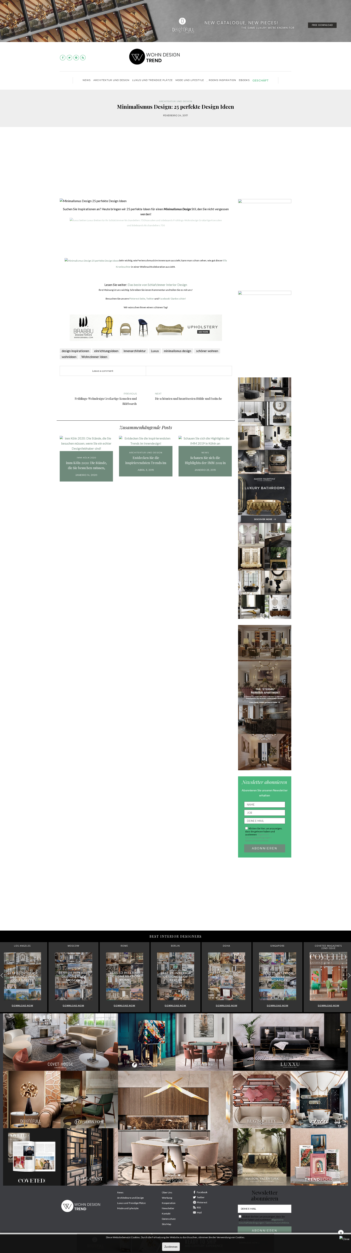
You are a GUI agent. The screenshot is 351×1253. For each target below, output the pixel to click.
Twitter (150, 298)
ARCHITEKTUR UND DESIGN (111, 80)
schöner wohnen (207, 351)
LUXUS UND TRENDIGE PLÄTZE (152, 80)
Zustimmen (171, 1246)
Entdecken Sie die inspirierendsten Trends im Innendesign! (145, 460)
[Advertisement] (175, 165)
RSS (199, 1207)
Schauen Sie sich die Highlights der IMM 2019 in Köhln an (205, 460)
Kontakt (166, 1213)
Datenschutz (169, 1218)
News (87, 80)
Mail (199, 1212)
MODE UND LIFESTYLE (190, 80)
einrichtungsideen (106, 351)
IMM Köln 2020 (86, 457)
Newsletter (168, 1208)
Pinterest (202, 1202)
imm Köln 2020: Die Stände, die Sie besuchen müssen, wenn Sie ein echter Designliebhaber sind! (86, 465)
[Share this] (168, 371)
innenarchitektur (135, 351)
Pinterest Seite (137, 298)
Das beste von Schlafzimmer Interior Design (157, 285)
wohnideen (69, 357)
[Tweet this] (174, 371)
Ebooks (244, 80)
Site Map (166, 1224)
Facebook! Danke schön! (172, 298)
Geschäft (260, 80)
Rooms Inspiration (222, 80)
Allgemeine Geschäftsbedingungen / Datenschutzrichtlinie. (258, 837)
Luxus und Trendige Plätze (131, 1203)
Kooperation (169, 1203)
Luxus (155, 351)
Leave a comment (102, 370)
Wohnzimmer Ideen (94, 357)
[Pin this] (180, 371)
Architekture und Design (130, 1197)
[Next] (73, 250)
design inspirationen (75, 351)
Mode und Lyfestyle (128, 1208)
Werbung (167, 1197)
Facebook (202, 1192)
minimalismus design (177, 351)
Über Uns (167, 1192)
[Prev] (63, 250)
